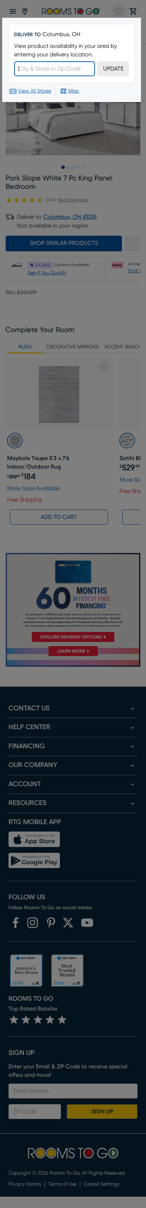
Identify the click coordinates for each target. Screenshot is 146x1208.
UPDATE (113, 69)
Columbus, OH (61, 34)
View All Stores (34, 91)
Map (73, 91)
